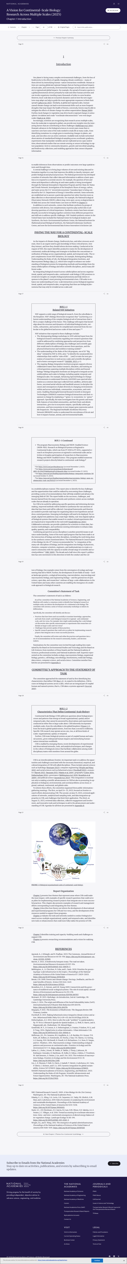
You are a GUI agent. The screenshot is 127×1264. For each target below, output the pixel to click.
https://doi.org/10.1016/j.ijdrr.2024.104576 (50, 1007)
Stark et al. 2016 (43, 118)
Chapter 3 (37, 908)
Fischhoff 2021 (80, 770)
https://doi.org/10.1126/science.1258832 (72, 1068)
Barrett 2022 (40, 773)
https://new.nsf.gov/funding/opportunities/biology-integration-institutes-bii (66, 473)
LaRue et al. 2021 (44, 103)
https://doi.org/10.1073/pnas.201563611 (49, 977)
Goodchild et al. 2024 (77, 522)
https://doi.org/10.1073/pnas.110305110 (69, 1128)
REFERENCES (63, 949)
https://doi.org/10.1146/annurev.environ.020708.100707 (55, 995)
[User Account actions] (114, 4)
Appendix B (79, 806)
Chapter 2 (37, 895)
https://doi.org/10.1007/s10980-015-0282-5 (51, 1120)
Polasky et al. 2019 (66, 773)
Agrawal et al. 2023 (61, 778)
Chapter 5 (37, 934)
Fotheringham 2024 (40, 775)
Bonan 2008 (87, 110)
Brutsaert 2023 (53, 768)
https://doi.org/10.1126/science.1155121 (48, 984)
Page (37, 27)
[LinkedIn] (114, 1256)
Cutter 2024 (89, 773)
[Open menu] (118, 4)
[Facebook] (109, 1256)
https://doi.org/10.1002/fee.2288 (46, 1061)
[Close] (124, 1261)
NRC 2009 (50, 552)
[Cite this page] (107, 44)
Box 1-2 (60, 681)
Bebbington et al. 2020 (69, 775)
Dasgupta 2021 (52, 773)
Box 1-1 (53, 261)
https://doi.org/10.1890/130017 (63, 1048)
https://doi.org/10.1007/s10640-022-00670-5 (51, 967)
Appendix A (56, 663)
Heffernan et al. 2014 (84, 126)
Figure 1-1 (85, 726)
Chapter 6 (37, 939)
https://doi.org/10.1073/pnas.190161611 (48, 1107)
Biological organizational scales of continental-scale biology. (57, 885)
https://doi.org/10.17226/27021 (45, 1078)
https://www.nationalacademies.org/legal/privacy (52, 1260)
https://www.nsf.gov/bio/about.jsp (51, 467)
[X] (118, 1256)
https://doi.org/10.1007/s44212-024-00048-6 (51, 1033)
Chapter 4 (82, 203)
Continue (97, 1260)
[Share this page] (104, 44)
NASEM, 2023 (71, 361)
